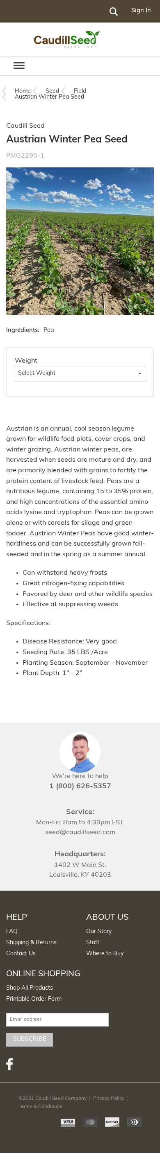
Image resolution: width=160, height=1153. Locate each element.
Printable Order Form (34, 999)
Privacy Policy (108, 1098)
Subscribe (29, 1039)
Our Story (99, 932)
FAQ (12, 932)
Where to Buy (104, 954)
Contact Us (21, 954)
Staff (92, 943)
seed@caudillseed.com (80, 832)
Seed (52, 91)
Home (23, 91)
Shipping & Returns (31, 943)
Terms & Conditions (40, 1106)
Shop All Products (29, 988)
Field (80, 91)
